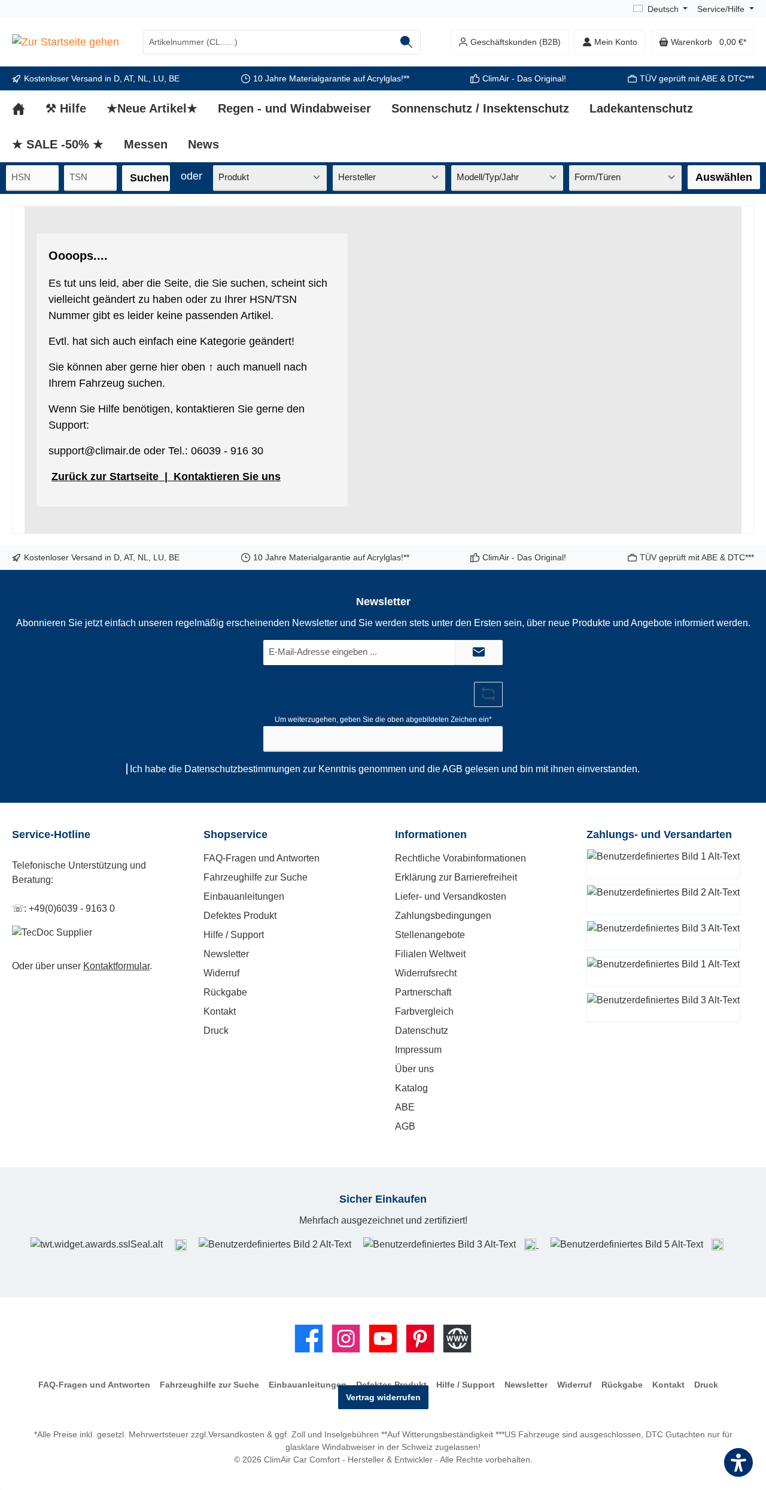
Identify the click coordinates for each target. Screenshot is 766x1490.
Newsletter (226, 954)
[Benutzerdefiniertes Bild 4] (531, 1244)
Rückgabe (225, 992)
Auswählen (723, 177)
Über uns (414, 1069)
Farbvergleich (424, 1011)
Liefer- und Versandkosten (450, 896)
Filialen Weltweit (430, 954)
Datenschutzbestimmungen (242, 769)
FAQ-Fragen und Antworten (261, 858)
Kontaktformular (116, 966)
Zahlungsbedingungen (443, 916)
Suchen (149, 178)
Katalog (411, 1088)
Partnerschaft (423, 992)
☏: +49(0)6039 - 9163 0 (63, 908)
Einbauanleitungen (243, 896)
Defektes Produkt (239, 916)
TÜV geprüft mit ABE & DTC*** (697, 78)
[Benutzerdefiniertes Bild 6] (718, 1244)
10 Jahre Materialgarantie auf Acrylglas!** (331, 78)
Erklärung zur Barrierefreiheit (456, 877)
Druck (216, 1030)
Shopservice (235, 834)
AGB (452, 769)
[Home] (28, 108)
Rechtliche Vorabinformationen (460, 858)
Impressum (418, 1050)
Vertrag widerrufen (383, 1397)
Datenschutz (421, 1030)
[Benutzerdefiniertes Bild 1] (181, 1244)
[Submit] (479, 653)
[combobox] (268, 42)
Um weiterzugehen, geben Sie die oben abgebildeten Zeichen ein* (383, 719)
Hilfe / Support (233, 935)
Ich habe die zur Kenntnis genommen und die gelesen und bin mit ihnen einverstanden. (385, 769)
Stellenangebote (430, 935)
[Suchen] (407, 42)
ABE (405, 1107)
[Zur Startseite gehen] (65, 42)
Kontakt (219, 1011)
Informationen (431, 834)
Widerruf (221, 973)
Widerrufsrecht (426, 973)
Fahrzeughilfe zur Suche (255, 877)
